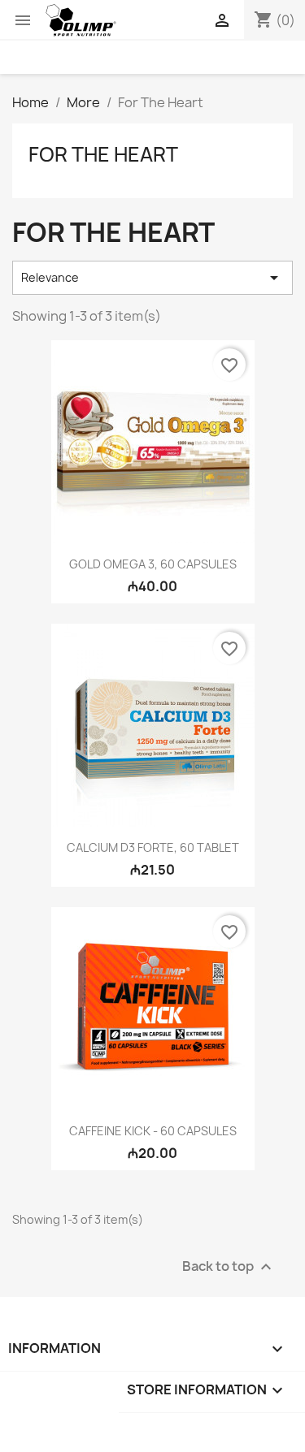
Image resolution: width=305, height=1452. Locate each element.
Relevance (152, 277)
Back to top (229, 1267)
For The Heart (103, 154)
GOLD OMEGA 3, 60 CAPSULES (153, 564)
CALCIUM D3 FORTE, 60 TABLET (153, 847)
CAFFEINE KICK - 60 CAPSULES (153, 1131)
